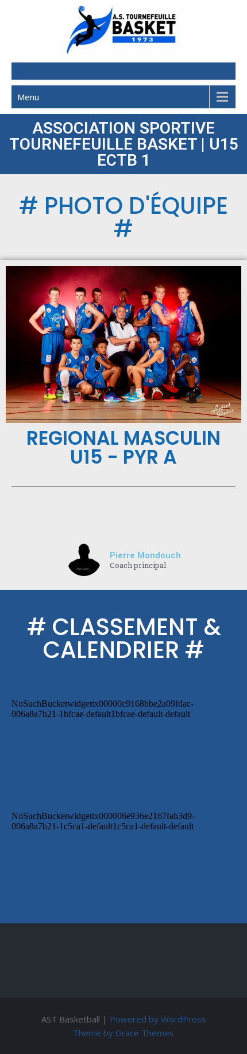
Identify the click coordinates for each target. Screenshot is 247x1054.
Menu (28, 97)
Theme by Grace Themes (123, 1033)
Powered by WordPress (158, 1019)
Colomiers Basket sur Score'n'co (60, 792)
